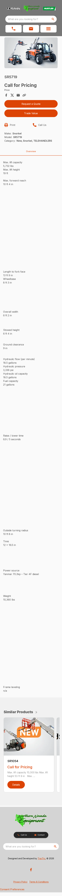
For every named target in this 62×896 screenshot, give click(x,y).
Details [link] (16, 784)
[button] (13, 28)
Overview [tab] (31, 151)
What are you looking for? (23, 19)
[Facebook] (31, 869)
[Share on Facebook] (6, 95)
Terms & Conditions (39, 882)
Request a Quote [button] (31, 103)
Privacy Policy (20, 882)
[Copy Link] (24, 95)
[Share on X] (12, 95)
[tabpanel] (31, 53)
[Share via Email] (18, 95)
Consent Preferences (12, 889)
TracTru (41, 858)
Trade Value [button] (31, 113)
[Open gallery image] (31, 52)
